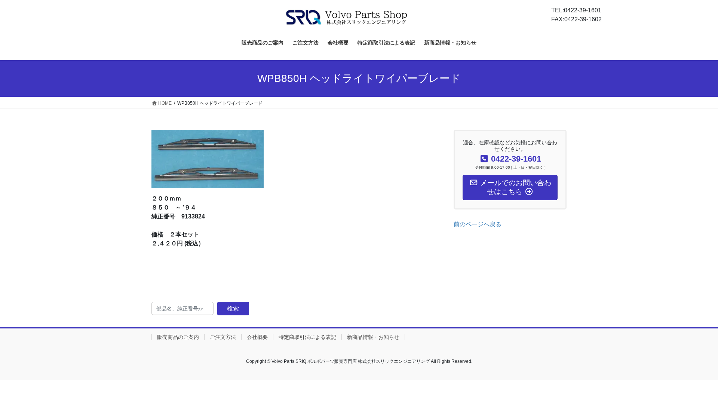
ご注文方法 (223, 337)
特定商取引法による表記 (307, 337)
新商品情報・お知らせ (373, 337)
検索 (233, 308)
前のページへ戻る (477, 224)
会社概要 (257, 337)
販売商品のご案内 (178, 337)
